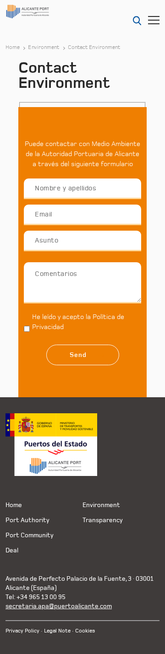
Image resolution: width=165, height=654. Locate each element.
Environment (43, 47)
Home (13, 47)
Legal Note (57, 631)
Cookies (85, 631)
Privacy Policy (22, 631)
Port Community (30, 535)
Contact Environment (94, 47)
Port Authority (28, 520)
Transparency (102, 520)
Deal (12, 550)
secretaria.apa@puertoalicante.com (59, 606)
